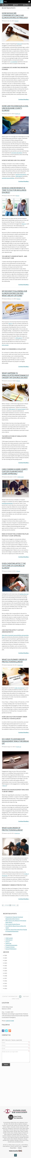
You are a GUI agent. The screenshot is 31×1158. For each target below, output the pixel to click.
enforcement (5, 345)
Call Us (6, 4)
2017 (5, 978)
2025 (5, 958)
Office (26, 4)
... (4, 905)
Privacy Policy (13, 1147)
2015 (5, 983)
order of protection (19, 688)
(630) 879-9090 (10, 1020)
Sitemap (20, 1147)
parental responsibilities (8, 178)
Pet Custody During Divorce (12, 924)
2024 (5, 960)
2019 (5, 973)
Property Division (10, 947)
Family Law (17, 113)
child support (18, 176)
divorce (24, 223)
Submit (6, 1064)
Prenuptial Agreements (11, 945)
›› (17, 905)
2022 (5, 965)
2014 (5, 986)
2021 (5, 968)
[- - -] (1, 1)
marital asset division (20, 174)
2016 (5, 981)
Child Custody (21, 476)
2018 (5, 975)
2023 (5, 963)
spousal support (22, 409)
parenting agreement (7, 503)
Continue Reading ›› (23, 99)
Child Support (8, 939)
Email (16, 4)
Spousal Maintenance (10, 948)
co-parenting (13, 61)
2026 (5, 955)
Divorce (16, 20)
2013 (5, 988)
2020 (5, 970)
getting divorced (24, 594)
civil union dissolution (16, 152)
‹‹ (2, 905)
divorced (19, 43)
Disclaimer (25, 1146)
